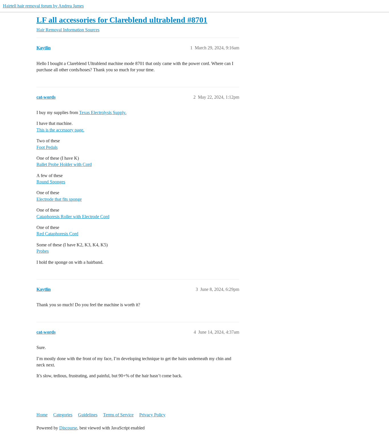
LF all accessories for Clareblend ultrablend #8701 (121, 19)
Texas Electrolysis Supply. (102, 112)
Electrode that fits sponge (59, 199)
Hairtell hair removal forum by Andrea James (43, 5)
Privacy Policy (152, 414)
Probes (42, 251)
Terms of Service (118, 414)
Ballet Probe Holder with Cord (64, 164)
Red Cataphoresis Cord (57, 233)
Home (42, 414)
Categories (62, 414)
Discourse (68, 427)
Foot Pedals (47, 147)
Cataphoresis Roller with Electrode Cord (72, 216)
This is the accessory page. (60, 129)
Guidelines (87, 414)
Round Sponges (50, 181)
